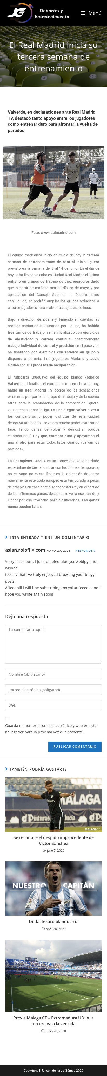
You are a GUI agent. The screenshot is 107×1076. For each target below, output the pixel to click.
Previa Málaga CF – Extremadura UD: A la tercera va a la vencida (53, 1020)
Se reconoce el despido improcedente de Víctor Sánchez (54, 840)
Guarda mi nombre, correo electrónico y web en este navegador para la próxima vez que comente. (51, 729)
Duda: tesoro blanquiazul (53, 921)
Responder (85, 551)
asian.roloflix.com (25, 550)
